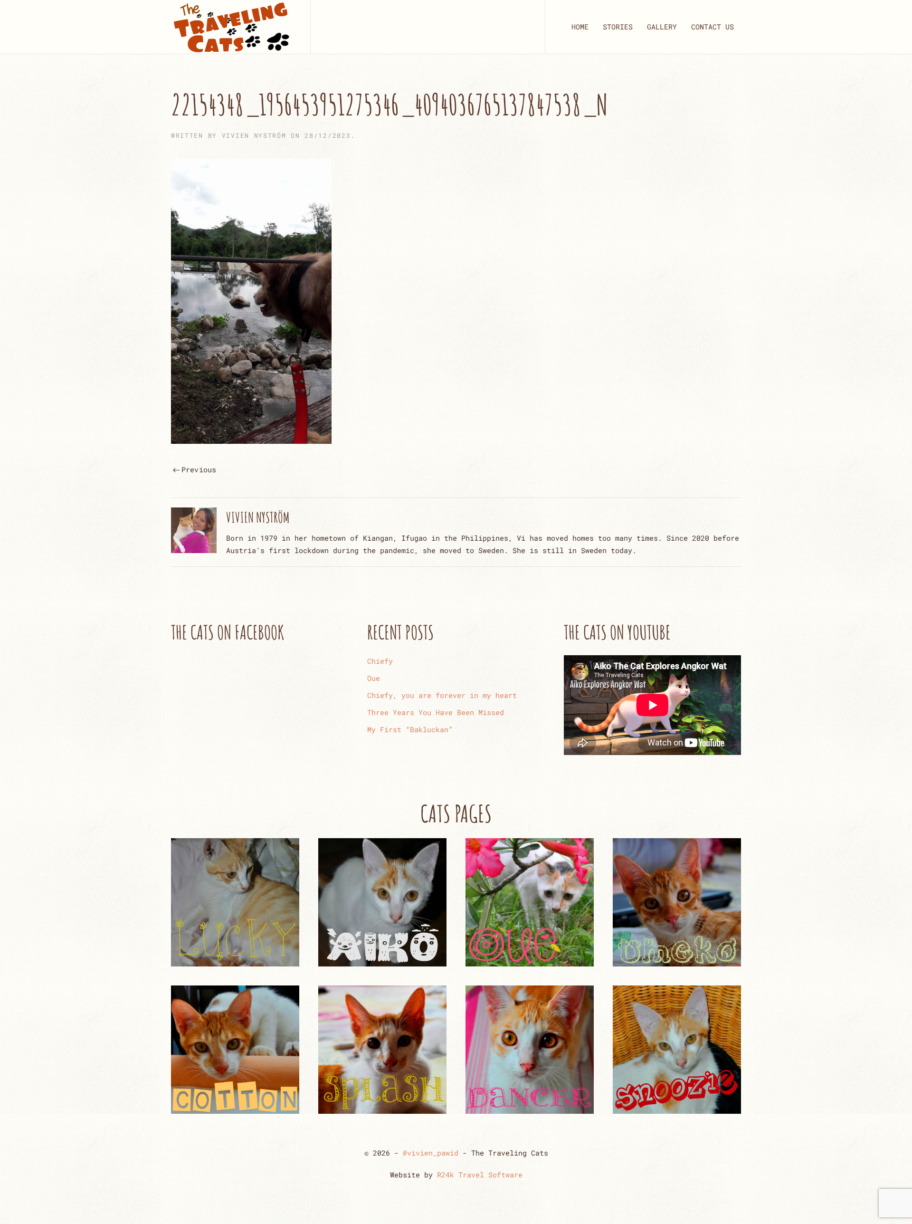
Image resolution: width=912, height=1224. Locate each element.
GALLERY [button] (662, 26)
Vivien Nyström (254, 135)
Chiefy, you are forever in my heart (442, 695)
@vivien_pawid (430, 1152)
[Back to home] (231, 27)
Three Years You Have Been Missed (435, 712)
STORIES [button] (618, 26)
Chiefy (380, 661)
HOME (580, 26)
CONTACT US (712, 26)
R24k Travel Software (479, 1174)
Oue (373, 678)
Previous (199, 469)
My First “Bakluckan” (410, 729)
